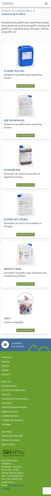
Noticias (5, 365)
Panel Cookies (8, 444)
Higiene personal (9, 411)
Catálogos (6, 424)
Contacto (5, 374)
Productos (6, 357)
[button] (46, 3)
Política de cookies (10, 440)
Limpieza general (10, 415)
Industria (5, 394)
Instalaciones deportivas (13, 390)
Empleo (5, 370)
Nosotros (5, 361)
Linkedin (5, 488)
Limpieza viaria (23, 10)
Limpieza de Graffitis (13, 14)
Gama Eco (6, 381)
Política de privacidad (12, 435)
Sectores (6, 10)
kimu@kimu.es (15, 485)
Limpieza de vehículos (12, 420)
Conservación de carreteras (14, 398)
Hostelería (6, 403)
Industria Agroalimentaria (14, 407)
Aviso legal (6, 431)
